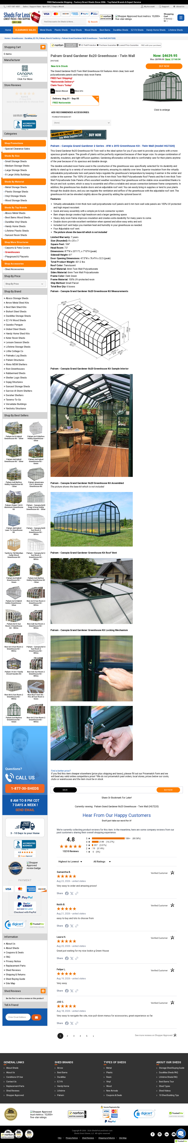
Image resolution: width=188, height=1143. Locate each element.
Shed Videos (165, 1091)
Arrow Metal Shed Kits (17, 302)
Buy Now (164, 66)
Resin (108, 1077)
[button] (8, 1136)
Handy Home (63, 1086)
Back (65, 790)
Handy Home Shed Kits (18, 333)
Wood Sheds (91, 30)
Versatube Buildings (16, 404)
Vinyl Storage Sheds (15, 196)
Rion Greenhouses (15, 368)
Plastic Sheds (61, 30)
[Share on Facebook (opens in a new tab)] (67, 893)
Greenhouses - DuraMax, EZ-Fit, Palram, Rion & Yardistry (36, 38)
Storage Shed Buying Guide (171, 1068)
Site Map (10, 983)
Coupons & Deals (15, 952)
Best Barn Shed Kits (16, 307)
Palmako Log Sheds (16, 355)
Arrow (60, 1068)
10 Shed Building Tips (169, 1095)
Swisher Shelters (15, 395)
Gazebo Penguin (14, 324)
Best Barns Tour (166, 1081)
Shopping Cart (169, 17)
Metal (109, 1068)
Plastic (109, 1072)
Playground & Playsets (17, 256)
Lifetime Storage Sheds (18, 346)
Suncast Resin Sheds (16, 235)
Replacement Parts (16, 965)
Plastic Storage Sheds (16, 191)
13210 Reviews (74, 851)
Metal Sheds (46, 30)
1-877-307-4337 (13, 6)
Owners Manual (61, 91)
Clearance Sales (25, 30)
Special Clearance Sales (17, 148)
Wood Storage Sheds (16, 200)
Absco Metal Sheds (15, 213)
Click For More (24, 79)
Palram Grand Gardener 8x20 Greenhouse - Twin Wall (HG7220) (88, 38)
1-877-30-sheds (25, 788)
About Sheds (12, 948)
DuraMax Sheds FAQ (168, 1072)
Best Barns (105, 30)
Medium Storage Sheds (17, 165)
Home (8, 30)
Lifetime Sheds (175, 30)
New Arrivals (112, 1091)
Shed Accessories (14, 269)
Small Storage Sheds (16, 161)
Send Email (25, 810)
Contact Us (11, 1081)
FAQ (8, 957)
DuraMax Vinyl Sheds (16, 222)
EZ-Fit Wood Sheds (16, 320)
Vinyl (108, 1081)
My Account (149, 6)
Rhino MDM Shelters (16, 364)
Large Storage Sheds (16, 170)
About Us (180, 6)
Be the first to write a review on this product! (25, 998)
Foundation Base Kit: (62, 117)
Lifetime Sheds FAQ (168, 1077)
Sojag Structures (14, 382)
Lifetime (61, 1091)
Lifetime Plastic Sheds (17, 230)
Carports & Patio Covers (17, 247)
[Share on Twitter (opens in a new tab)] (72, 893)
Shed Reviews (13, 970)
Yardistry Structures (16, 408)
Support (165, 6)
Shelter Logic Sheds (16, 377)
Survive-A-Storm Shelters (19, 390)
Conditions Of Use (14, 1077)
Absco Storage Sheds (17, 298)
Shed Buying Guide (15, 979)
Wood (109, 1086)
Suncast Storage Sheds (18, 386)
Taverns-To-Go (13, 399)
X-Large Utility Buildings (17, 174)
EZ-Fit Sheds (137, 30)
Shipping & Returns (15, 974)
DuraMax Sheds (120, 30)
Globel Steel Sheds (16, 329)
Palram (60, 1095)
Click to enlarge (162, 109)
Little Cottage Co (14, 351)
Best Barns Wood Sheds (17, 217)
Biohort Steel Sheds (16, 311)
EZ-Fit (60, 1081)
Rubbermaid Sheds (15, 373)
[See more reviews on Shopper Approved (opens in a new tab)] (76, 893)
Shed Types (164, 1086)
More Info (79, 91)
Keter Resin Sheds (15, 338)
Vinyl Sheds (76, 30)
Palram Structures (15, 360)
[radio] (116, 838)
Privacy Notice (13, 961)
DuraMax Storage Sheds (18, 316)
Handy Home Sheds (156, 30)
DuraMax (61, 1077)
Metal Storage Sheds (16, 187)
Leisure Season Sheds (17, 342)
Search (94, 22)
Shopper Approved (15, 1095)
